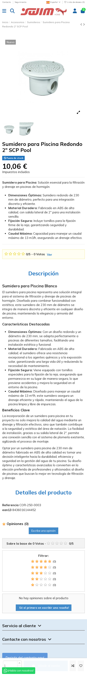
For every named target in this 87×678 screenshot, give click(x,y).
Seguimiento (20, 2)
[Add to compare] (73, 666)
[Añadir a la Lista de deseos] (81, 666)
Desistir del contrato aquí (25, 658)
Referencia (10, 505)
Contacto (6, 2)
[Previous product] (81, 24)
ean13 (7, 510)
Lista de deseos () (76, 2)
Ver (49, 255)
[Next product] (84, 24)
